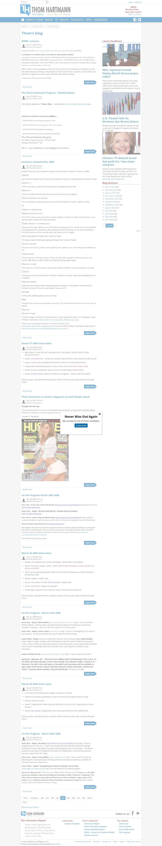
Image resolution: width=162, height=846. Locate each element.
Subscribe (81, 425)
